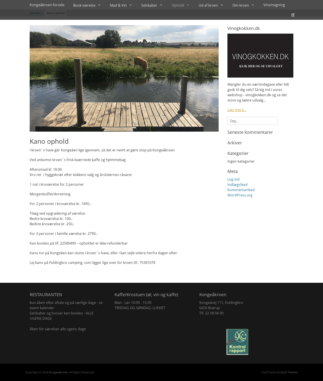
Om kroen (240, 5)
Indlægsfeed (237, 184)
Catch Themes (288, 372)
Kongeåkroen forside (47, 4)
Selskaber (149, 5)
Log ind (233, 179)
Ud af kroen (208, 5)
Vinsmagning (274, 4)
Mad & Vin (118, 5)
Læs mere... (236, 109)
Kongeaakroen (58, 372)
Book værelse (84, 5)
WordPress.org (239, 195)
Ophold (178, 5)
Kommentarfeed (241, 189)
